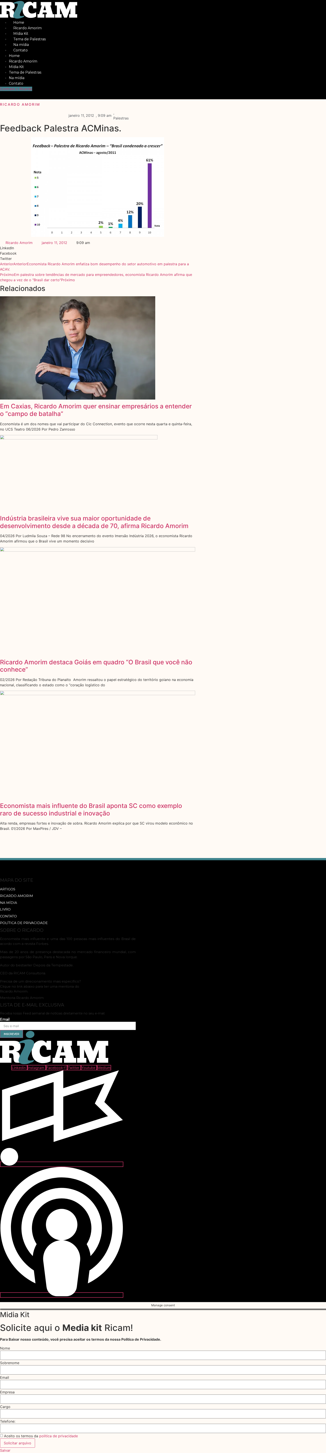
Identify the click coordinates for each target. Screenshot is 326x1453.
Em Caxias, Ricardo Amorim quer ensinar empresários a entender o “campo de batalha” (96, 409)
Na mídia (21, 45)
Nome (5, 1348)
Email (5, 1019)
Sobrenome (9, 1363)
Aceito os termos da (41, 1436)
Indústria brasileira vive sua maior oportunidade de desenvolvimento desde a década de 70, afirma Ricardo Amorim (94, 522)
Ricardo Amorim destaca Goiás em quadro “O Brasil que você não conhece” (96, 665)
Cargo (5, 1406)
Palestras (121, 118)
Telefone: (7, 1421)
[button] (12, 95)
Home (18, 22)
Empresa (7, 1392)
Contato (20, 50)
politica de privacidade (58, 1436)
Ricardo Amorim (27, 28)
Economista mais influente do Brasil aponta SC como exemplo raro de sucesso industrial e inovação (91, 809)
